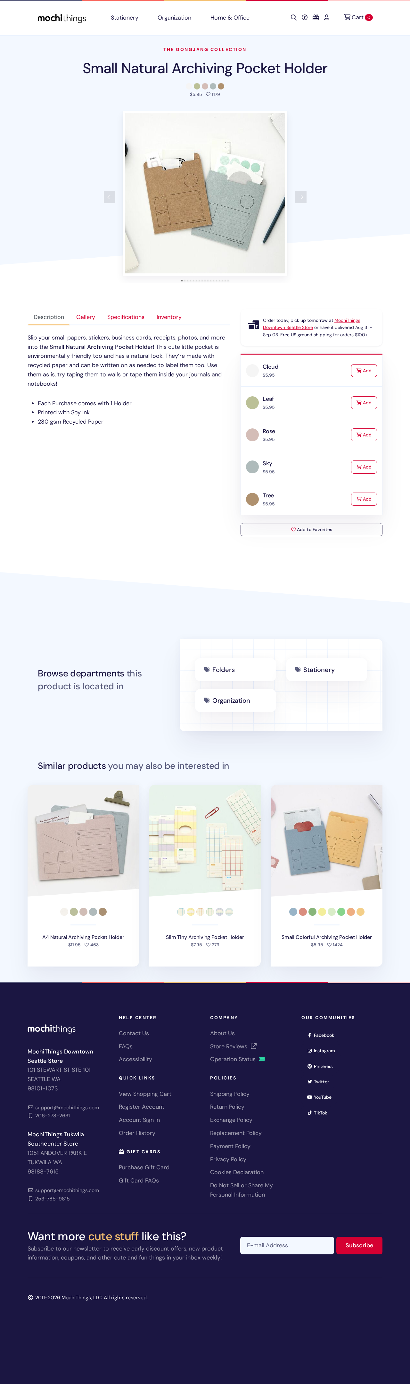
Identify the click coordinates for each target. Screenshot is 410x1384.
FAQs (126, 1046)
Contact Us (134, 1033)
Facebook (326, 1035)
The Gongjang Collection (205, 49)
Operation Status (233, 1059)
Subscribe (364, 1245)
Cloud (270, 367)
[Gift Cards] (316, 17)
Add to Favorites (314, 529)
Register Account (141, 1107)
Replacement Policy (236, 1133)
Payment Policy (230, 1146)
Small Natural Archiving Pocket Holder (205, 68)
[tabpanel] (129, 379)
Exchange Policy (231, 1120)
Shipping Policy (230, 1094)
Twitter (323, 1082)
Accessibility (135, 1059)
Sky (267, 463)
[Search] (293, 17)
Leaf (268, 399)
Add (369, 370)
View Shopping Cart (145, 1094)
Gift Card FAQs (139, 1180)
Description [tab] (49, 317)
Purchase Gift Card (144, 1167)
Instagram (326, 1050)
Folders (223, 670)
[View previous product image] (109, 197)
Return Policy (227, 1107)
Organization (174, 17)
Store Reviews (229, 1046)
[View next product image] (301, 197)
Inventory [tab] (169, 317)
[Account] (327, 17)
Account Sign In (139, 1120)
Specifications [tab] (125, 317)
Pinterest (326, 1066)
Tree (268, 495)
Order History (137, 1133)
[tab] (182, 280)
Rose (269, 431)
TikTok (322, 1113)
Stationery (124, 17)
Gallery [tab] (85, 317)
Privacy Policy (228, 1159)
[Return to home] (62, 18)
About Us (222, 1033)
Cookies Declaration (237, 1172)
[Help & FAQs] (304, 17)
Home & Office (230, 17)
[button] (205, 193)
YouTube (325, 1097)
